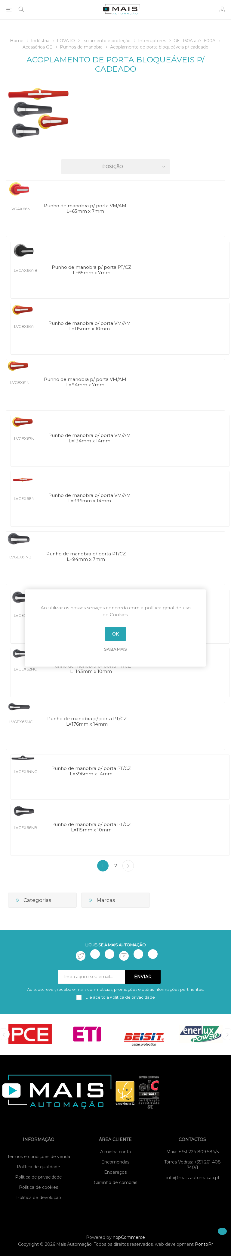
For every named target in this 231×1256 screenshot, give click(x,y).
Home (16, 40)
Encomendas (115, 1162)
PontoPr (204, 1244)
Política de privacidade (38, 1177)
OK (115, 634)
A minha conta (115, 1151)
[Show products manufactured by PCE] (30, 1034)
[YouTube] (124, 956)
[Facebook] (95, 954)
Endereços (115, 1172)
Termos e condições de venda (38, 1156)
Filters (116, 149)
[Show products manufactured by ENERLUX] (201, 1034)
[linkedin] (138, 954)
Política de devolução (38, 1197)
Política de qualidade (38, 1167)
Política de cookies (38, 1187)
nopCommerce (129, 1237)
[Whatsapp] (153, 954)
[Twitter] (80, 956)
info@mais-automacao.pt (193, 1177)
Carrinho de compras (115, 1182)
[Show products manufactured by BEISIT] (144, 1034)
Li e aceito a (120, 997)
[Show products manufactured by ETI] (87, 1034)
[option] (30, 1034)
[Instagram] (109, 954)
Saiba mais (115, 649)
